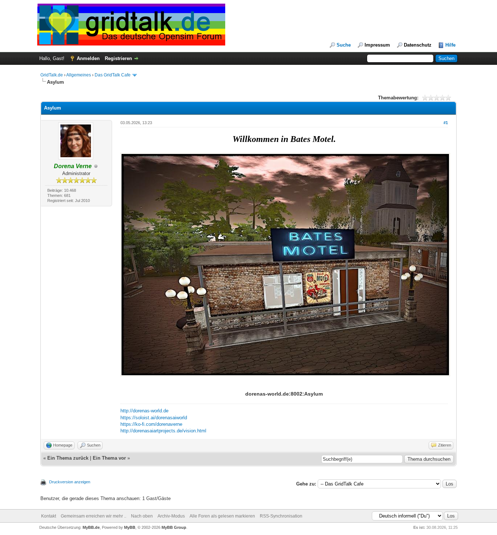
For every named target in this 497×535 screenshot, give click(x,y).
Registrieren (118, 58)
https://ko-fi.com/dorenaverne (151, 424)
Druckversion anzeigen (69, 482)
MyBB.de (91, 527)
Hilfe (450, 45)
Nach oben (142, 516)
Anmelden (88, 58)
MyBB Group (174, 527)
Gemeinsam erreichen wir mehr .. (93, 516)
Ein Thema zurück (67, 458)
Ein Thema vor (109, 458)
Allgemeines (78, 75)
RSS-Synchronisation (281, 516)
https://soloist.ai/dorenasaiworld (153, 417)
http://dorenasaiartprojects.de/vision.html (163, 430)
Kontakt (48, 516)
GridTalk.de (51, 75)
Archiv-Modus (171, 516)
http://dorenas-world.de (144, 410)
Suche (344, 45)
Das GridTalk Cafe (113, 75)
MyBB (129, 527)
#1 (446, 122)
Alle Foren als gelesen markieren (222, 516)
